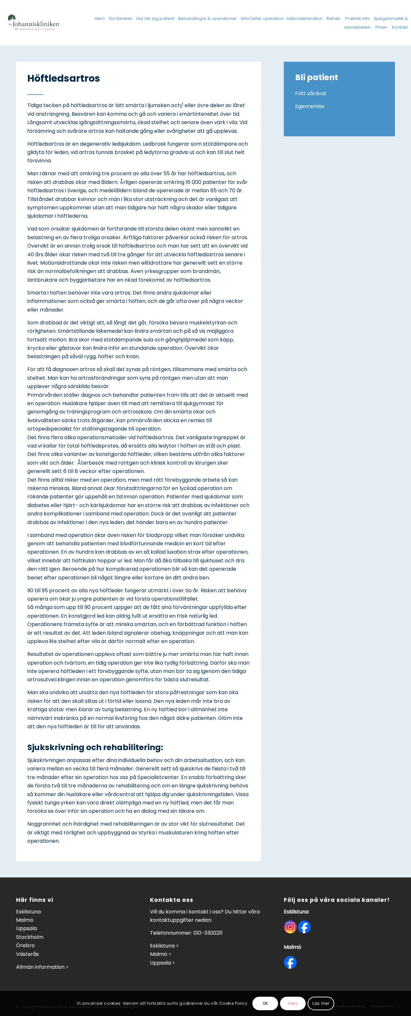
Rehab (333, 18)
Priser (381, 27)
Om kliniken (121, 18)
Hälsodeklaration (305, 18)
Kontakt (400, 27)
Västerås (27, 954)
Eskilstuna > (164, 945)
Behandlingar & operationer (207, 18)
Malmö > (160, 954)
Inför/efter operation (262, 18)
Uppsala (26, 928)
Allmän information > (42, 967)
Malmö (24, 920)
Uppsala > (162, 962)
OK (265, 1003)
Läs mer (320, 1003)
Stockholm (29, 937)
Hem (100, 18)
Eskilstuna (28, 911)
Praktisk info (357, 18)
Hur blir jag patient (155, 18)
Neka (293, 1003)
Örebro (25, 945)
